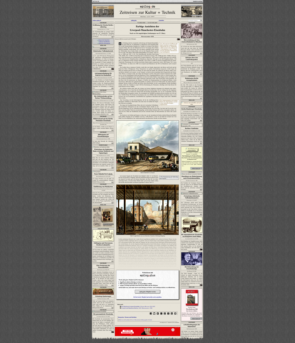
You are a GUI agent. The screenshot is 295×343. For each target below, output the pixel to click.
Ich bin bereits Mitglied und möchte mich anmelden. (147, 297)
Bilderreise (121, 320)
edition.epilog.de (97, 20)
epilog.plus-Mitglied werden (147, 292)
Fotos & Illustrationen (136, 320)
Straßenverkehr (103, 229)
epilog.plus (134, 20)
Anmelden (161, 20)
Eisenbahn (103, 23)
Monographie (145, 320)
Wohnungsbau (103, 145)
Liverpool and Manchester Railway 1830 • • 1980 (136, 308)
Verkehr (141, 23)
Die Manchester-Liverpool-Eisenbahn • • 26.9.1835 (138, 306)
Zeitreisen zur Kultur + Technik (147, 12)
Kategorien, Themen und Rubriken (127, 317)
